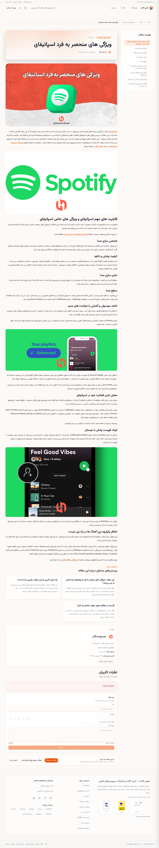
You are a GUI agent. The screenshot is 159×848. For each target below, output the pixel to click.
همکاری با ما (85, 823)
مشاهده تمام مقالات (106, 661)
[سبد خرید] (25, 8)
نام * (112, 704)
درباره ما (86, 796)
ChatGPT (48, 809)
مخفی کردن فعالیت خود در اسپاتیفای (138, 73)
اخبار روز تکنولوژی (83, 791)
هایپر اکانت (98, 146)
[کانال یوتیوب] (39, 798)
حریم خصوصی (20, 844)
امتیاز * (112, 714)
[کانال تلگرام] (45, 798)
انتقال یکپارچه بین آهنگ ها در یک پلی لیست (137, 85)
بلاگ (123, 8)
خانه (149, 22)
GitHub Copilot (27, 814)
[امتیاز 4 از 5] (23, 718)
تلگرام (63, 560)
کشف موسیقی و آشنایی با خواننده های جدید (138, 67)
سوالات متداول (17, 2)
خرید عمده (8, 2)
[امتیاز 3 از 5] (19, 718)
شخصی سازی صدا (141, 48)
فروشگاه (134, 8)
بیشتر (113, 8)
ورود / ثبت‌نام (11, 8)
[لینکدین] (34, 798)
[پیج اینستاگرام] (50, 798)
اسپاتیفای (113, 131)
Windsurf (48, 814)
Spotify (31, 809)
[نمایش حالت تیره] (20, 8)
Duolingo (22, 809)
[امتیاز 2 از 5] (15, 718)
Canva (40, 809)
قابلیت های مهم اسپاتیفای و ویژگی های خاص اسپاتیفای (138, 42)
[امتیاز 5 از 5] (28, 718)
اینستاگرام (75, 560)
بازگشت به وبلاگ (51, 760)
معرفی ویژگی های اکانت (128, 22)
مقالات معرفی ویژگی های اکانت (31, 760)
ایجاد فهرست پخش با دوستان (137, 79)
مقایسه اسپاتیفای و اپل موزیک (76, 234)
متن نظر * (111, 725)
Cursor (14, 809)
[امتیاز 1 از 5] (10, 718)
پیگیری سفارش (27, 2)
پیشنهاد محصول (83, 828)
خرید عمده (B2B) (83, 817)
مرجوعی (12, 844)
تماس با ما (13, 760)
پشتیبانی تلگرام (45, 786)
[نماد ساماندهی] (137, 806)
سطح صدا (143, 61)
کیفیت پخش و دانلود (140, 53)
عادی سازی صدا (142, 57)
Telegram (39, 814)
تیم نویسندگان (103, 52)
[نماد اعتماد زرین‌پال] (121, 805)
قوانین (7, 844)
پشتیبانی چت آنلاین (44, 791)
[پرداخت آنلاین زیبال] (106, 805)
